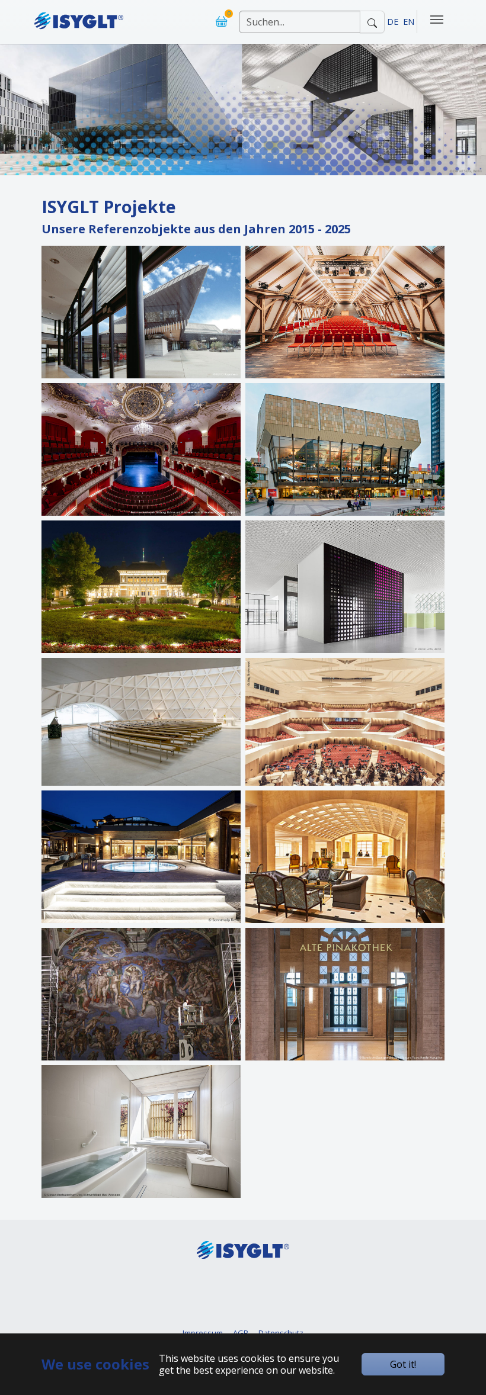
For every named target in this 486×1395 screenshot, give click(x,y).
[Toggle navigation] (437, 19)
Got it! (403, 1364)
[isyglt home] (78, 16)
